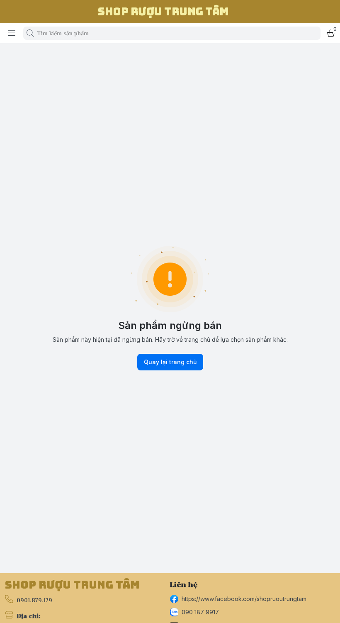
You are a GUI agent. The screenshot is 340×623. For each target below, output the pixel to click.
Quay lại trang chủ (170, 361)
